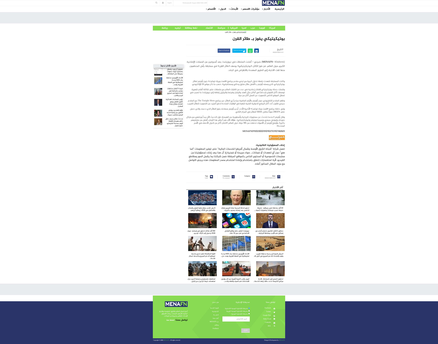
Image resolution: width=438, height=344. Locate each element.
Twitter (268, 311)
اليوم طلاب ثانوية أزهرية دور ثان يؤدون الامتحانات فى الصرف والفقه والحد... (235, 280)
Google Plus (267, 315)
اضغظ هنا (170, 320)
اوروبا (260, 28)
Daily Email (267, 319)
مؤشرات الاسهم (251, 9)
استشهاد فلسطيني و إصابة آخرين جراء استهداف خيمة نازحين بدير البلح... (201, 280)
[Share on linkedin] (256, 51)
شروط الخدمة (214, 308)
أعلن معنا (216, 318)
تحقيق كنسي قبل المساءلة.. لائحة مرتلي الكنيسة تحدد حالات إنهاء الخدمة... (268, 280)
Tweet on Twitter (238, 50)
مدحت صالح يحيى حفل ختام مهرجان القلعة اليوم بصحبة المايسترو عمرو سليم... (174, 122)
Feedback (216, 328)
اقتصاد (205, 28)
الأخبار (267, 9)
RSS (269, 326)
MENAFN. (166, 340)
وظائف (216, 325)
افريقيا (233, 28)
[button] (163, 3)
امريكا (270, 28)
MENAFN (267, 62)
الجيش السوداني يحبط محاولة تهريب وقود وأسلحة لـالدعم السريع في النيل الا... (268, 255)
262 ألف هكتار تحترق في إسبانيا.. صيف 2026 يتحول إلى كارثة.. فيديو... (201, 232)
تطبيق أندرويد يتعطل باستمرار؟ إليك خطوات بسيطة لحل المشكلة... (175, 71)
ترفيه (174, 28)
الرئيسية (279, 9)
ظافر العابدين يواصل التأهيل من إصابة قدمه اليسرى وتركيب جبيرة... (175, 112)
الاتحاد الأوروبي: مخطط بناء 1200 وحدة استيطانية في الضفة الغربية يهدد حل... (235, 255)
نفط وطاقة (189, 28)
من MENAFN (214, 321)
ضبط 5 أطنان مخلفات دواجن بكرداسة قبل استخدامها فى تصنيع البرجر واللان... (175, 92)
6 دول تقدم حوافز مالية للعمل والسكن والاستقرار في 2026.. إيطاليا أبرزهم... (201, 209)
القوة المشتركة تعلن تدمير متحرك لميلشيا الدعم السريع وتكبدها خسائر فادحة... (202, 256)
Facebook (268, 308)
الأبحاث (234, 9)
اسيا (242, 28)
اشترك (246, 330)
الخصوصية (215, 311)
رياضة (163, 28)
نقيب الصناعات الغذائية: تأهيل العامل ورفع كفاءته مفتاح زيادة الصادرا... (174, 103)
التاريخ (280, 49)
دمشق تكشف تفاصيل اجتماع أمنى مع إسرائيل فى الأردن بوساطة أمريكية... (269, 232)
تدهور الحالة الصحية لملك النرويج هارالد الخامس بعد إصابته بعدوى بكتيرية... (235, 209)
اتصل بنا (216, 315)
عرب (250, 28)
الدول (223, 9)
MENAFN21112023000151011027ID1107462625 (263, 131)
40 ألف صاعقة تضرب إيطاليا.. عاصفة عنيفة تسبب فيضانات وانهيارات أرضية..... (268, 209)
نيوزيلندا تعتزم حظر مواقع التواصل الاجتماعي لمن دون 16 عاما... (237, 232)
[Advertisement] (219, 18)
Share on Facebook (224, 50)
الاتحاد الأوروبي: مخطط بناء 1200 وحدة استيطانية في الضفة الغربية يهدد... (174, 81)
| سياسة (221, 28)
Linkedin (268, 322)
